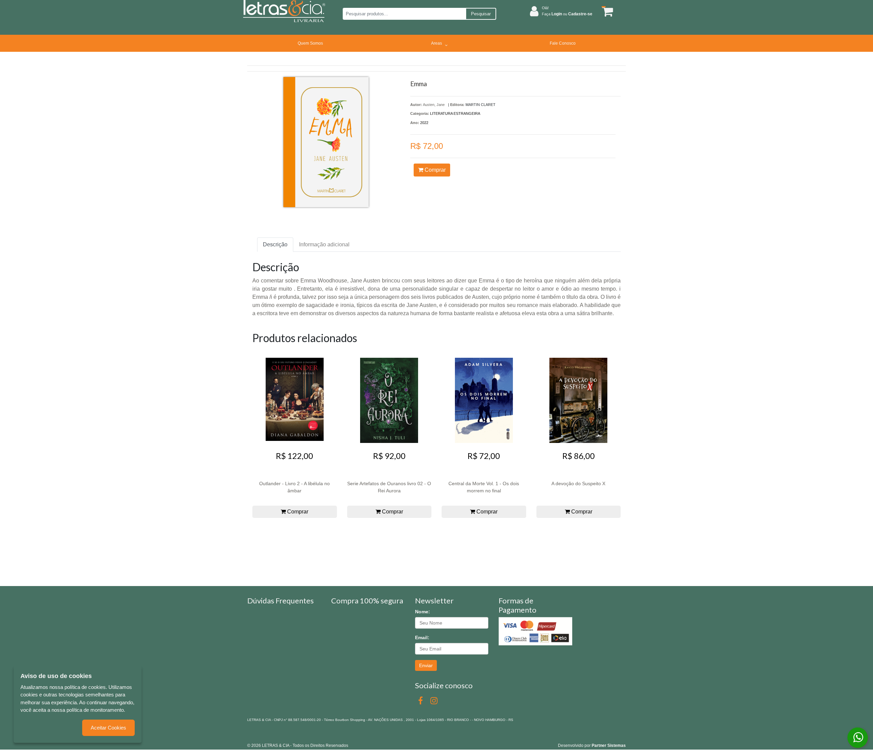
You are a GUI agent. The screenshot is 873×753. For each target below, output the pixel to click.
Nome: (422, 611)
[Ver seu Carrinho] (606, 11)
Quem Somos (310, 43)
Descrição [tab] (275, 244)
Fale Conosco (563, 43)
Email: (422, 637)
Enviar (426, 665)
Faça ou (567, 14)
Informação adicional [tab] (324, 244)
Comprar (434, 170)
